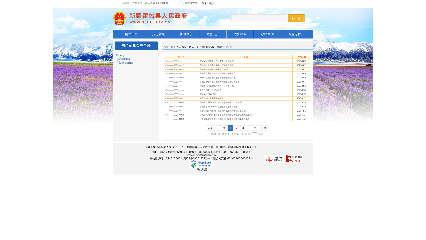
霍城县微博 (191, 3)
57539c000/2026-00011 (174, 82)
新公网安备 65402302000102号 (233, 158)
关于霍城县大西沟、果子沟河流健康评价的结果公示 (223, 111)
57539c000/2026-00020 (174, 61)
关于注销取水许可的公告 (211, 90)
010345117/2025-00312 (174, 119)
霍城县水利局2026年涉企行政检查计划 (217, 86)
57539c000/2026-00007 (174, 86)
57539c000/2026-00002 (174, 98)
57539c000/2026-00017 (174, 65)
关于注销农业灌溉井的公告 (212, 98)
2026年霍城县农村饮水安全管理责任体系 (218, 77)
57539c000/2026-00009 (174, 77)
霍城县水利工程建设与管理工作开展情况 (218, 73)
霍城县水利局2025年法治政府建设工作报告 (219, 107)
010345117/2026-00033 (174, 102)
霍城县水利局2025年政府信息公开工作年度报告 (221, 102)
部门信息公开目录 (212, 47)
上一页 (221, 128)
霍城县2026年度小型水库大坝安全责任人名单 (220, 82)
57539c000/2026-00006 (174, 90)
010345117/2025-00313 (174, 115)
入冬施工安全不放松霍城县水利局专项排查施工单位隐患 (225, 119)
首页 (210, 128)
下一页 (252, 128)
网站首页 (182, 47)
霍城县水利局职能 (208, 94)
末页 (263, 128)
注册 (212, 3)
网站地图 (202, 169)
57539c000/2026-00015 (174, 69)
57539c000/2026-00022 (174, 73)
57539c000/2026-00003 (174, 94)
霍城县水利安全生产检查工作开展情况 (217, 61)
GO (261, 134)
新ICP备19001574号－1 (197, 158)
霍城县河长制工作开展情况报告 (214, 69)
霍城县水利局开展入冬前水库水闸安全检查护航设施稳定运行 (227, 115)
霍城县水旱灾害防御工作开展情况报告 (217, 65)
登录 (204, 3)
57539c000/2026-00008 (174, 107)
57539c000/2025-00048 (174, 111)
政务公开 (194, 47)
